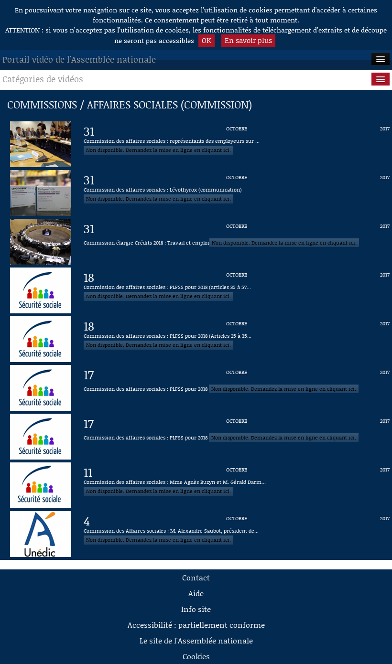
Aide (196, 593)
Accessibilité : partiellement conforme (196, 624)
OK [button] (206, 40)
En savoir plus (248, 40)
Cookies (196, 656)
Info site (196, 608)
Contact (196, 577)
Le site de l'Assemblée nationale (196, 640)
